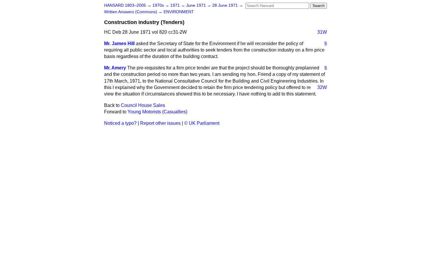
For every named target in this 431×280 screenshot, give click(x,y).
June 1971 (196, 5)
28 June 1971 (225, 5)
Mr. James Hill (119, 43)
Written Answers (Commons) (131, 12)
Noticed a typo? (120, 123)
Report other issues (160, 123)
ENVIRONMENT (179, 12)
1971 (175, 5)
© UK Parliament (201, 123)
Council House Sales (143, 105)
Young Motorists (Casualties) (157, 111)
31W (322, 32)
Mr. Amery (115, 67)
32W (322, 87)
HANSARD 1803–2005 (125, 5)
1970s (158, 5)
